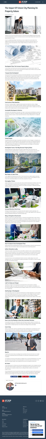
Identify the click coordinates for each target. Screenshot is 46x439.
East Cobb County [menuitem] (25, 423)
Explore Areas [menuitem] (25, 426)
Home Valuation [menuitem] (4, 423)
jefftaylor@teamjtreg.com (10, 14)
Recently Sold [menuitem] (4, 425)
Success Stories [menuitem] (25, 411)
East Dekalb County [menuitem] (25, 425)
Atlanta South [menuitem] (25, 422)
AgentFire (27, 436)
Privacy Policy (10, 436)
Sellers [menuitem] (3, 422)
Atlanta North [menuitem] (24, 420)
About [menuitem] (24, 408)
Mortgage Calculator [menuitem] (4, 426)
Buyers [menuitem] (3, 420)
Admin (14, 436)
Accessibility (20, 436)
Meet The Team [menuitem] (25, 409)
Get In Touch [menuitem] (24, 412)
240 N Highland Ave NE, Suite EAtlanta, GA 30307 (7, 415)
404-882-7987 (38, 2)
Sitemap (16, 436)
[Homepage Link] (23, 1)
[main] (23, 199)
